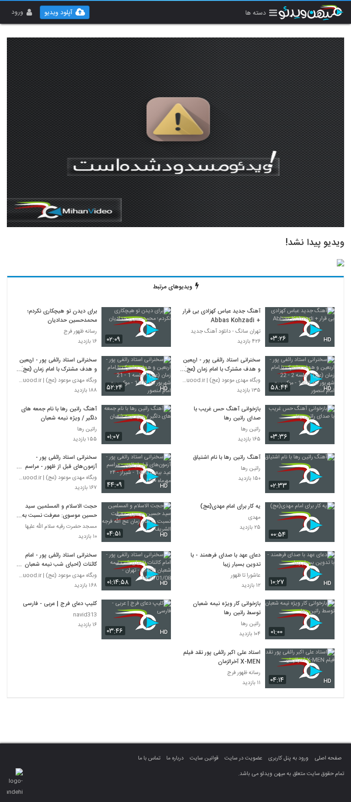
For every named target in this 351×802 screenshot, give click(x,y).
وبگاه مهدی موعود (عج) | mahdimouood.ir (220, 380)
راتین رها (251, 429)
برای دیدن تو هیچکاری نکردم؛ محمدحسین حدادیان (62, 316)
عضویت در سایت (243, 758)
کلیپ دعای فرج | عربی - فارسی (60, 604)
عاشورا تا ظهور (246, 575)
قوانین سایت (204, 758)
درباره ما (175, 758)
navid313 (85, 615)
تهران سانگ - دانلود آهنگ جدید (226, 331)
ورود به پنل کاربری (288, 758)
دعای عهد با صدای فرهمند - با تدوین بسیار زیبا (226, 560)
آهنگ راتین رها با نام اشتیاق (227, 457)
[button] (261, 13)
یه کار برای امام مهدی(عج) (230, 506)
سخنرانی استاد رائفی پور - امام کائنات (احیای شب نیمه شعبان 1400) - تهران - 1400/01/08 (59, 560)
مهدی (254, 517)
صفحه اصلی (328, 758)
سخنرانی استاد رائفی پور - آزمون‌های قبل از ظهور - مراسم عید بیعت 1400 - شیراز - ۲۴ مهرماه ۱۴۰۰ (61, 462)
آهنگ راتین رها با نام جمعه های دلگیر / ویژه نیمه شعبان (59, 414)
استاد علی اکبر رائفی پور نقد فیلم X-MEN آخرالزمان (222, 657)
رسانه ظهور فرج (80, 331)
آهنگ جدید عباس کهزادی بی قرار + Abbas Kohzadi (222, 316)
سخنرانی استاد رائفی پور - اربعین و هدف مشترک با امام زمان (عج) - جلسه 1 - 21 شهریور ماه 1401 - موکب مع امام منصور (57, 365)
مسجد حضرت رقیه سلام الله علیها (61, 527)
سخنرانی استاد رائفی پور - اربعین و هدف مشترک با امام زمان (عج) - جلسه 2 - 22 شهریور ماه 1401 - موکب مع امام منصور (221, 365)
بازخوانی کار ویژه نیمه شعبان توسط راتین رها (227, 609)
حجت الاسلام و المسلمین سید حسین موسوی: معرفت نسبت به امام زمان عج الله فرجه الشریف (59, 511)
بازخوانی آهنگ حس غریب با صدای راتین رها (227, 414)
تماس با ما (149, 758)
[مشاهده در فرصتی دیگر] (323, 319)
